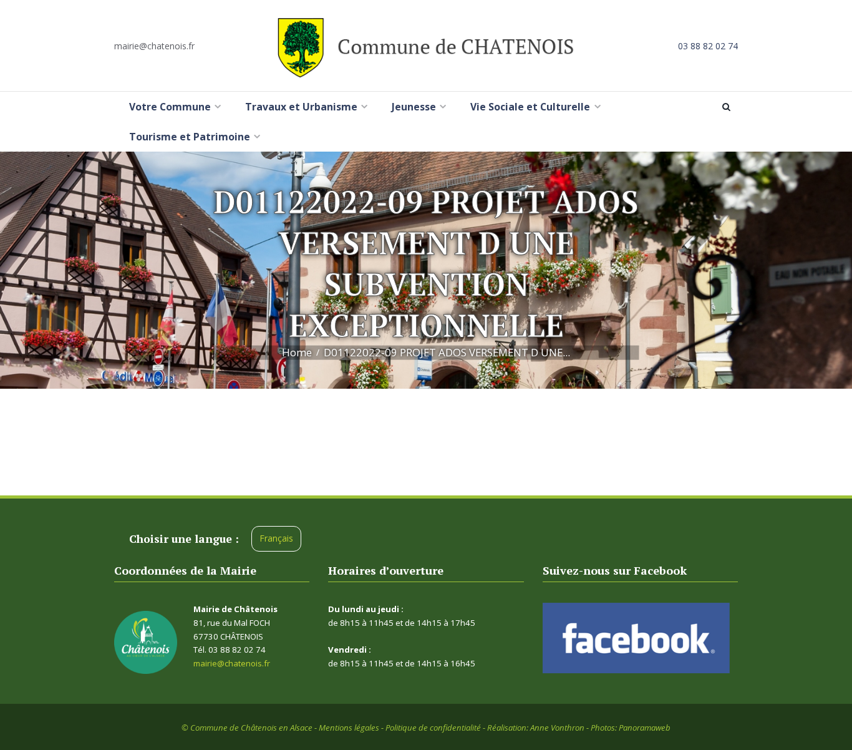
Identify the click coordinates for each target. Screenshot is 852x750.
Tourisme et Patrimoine (189, 137)
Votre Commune (170, 107)
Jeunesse (414, 107)
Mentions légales (349, 727)
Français (276, 538)
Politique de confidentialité (433, 727)
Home (297, 352)
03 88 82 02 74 (708, 46)
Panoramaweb (644, 727)
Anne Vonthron (557, 727)
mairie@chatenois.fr (154, 46)
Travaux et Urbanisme (301, 107)
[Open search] (728, 107)
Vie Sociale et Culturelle (530, 107)
